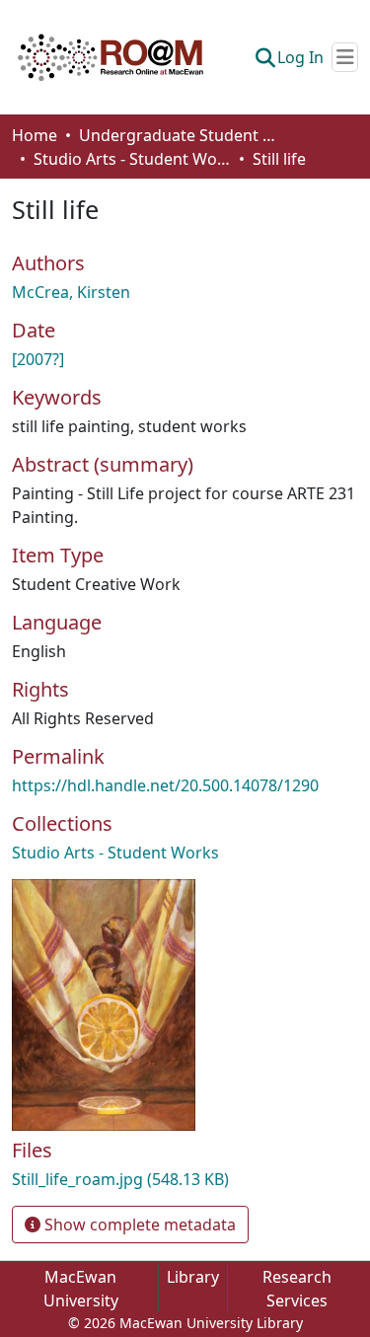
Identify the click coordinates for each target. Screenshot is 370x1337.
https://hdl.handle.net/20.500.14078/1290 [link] (165, 785)
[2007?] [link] (38, 359)
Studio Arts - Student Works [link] (132, 159)
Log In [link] (300, 57)
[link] (185, 1179)
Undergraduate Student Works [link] (177, 135)
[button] (110, 57)
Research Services (297, 1288)
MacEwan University (80, 1288)
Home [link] (34, 135)
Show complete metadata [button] (138, 1224)
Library (193, 1277)
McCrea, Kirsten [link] (71, 292)
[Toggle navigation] (345, 57)
